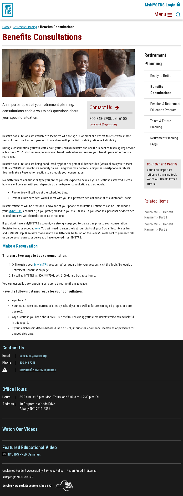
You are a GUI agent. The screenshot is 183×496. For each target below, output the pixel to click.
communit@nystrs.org (103, 124)
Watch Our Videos (20, 430)
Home (6, 27)
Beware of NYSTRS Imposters (38, 370)
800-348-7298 (27, 362)
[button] (163, 14)
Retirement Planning (25, 27)
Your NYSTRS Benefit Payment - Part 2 (158, 227)
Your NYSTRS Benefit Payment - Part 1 (158, 215)
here (37, 228)
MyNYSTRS (15, 211)
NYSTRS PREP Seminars (24, 454)
